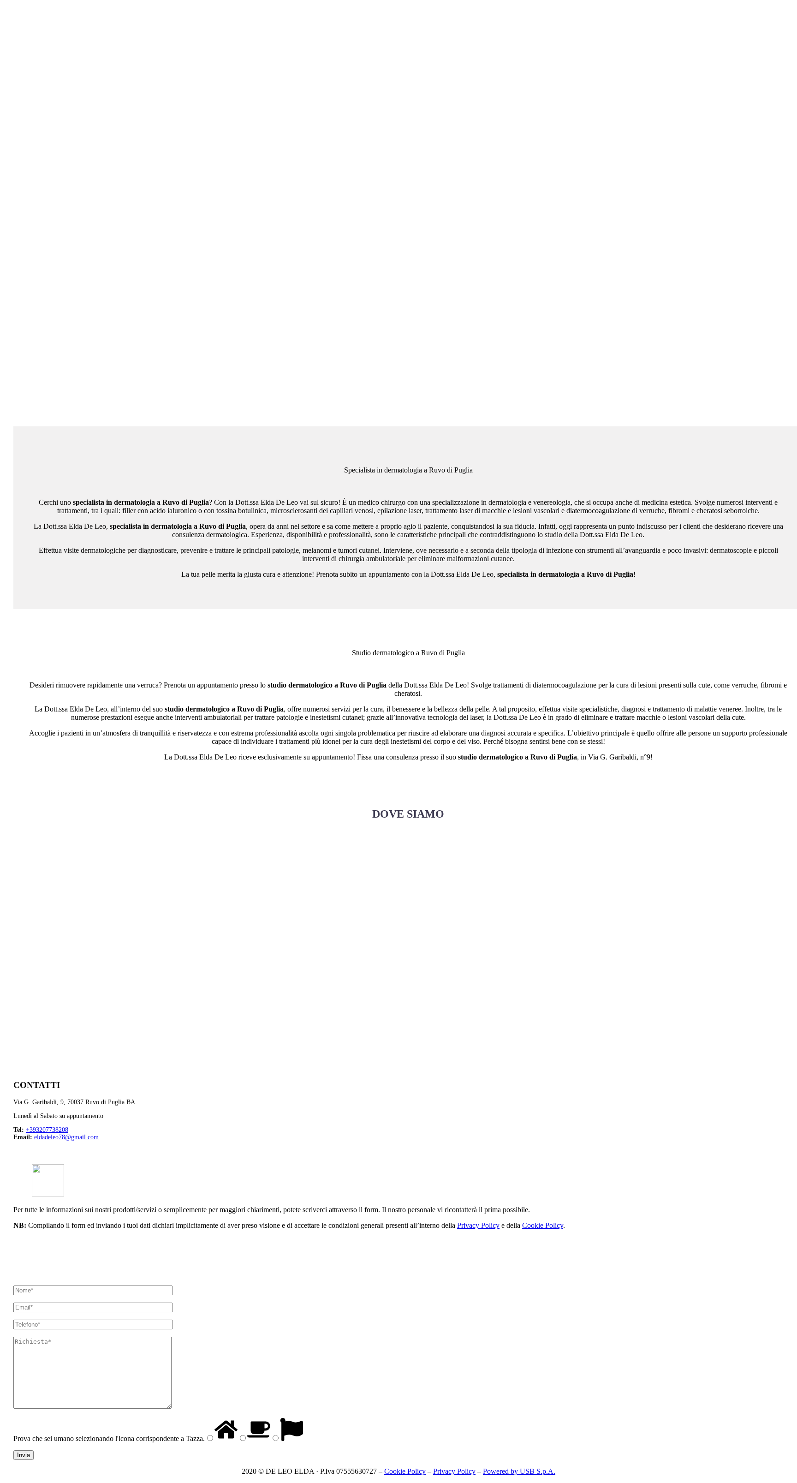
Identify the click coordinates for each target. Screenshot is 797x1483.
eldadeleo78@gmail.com (66, 1137)
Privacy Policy (478, 1225)
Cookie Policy (542, 1225)
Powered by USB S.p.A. (519, 1471)
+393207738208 (47, 1129)
